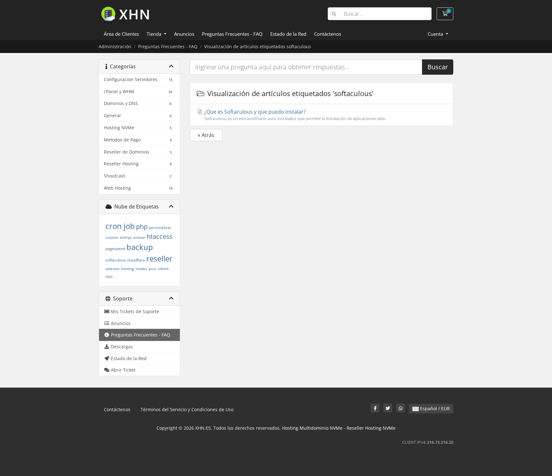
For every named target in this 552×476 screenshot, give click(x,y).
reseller (159, 258)
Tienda (155, 34)
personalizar (160, 227)
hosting (127, 268)
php (142, 226)
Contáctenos (327, 34)
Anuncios (184, 34)
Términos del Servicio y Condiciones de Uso (187, 409)
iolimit (163, 268)
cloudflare (136, 260)
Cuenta (436, 34)
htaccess (159, 236)
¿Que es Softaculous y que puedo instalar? (295, 114)
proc (153, 268)
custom (112, 237)
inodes (141, 268)
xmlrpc (126, 237)
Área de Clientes (121, 34)
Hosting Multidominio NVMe (312, 428)
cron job (120, 226)
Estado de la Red (288, 34)
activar (139, 237)
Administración (115, 46)
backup (139, 247)
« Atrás (206, 135)
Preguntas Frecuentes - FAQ (232, 34)
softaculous (115, 260)
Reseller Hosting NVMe (371, 428)
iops (109, 276)
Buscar (437, 67)
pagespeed (115, 248)
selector (112, 268)
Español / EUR (434, 408)
